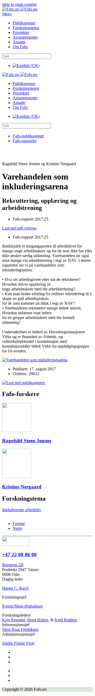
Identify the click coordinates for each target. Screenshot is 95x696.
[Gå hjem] (19, 9)
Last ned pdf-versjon (19, 228)
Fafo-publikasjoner (28, 136)
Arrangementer (25, 37)
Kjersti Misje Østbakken (22, 606)
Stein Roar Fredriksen (20, 629)
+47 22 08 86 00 (19, 554)
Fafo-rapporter (25, 140)
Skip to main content (19, 4)
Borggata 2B (12, 565)
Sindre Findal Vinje (18, 643)
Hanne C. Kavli (15, 588)
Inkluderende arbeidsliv (21, 510)
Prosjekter (21, 32)
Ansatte (19, 42)
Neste (17, 528)
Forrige (19, 523)
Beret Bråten (37, 620)
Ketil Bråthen (66, 620)
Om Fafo (20, 46)
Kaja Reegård (13, 620)
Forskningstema (26, 27)
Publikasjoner (24, 23)
